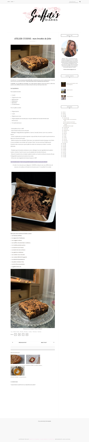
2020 (63, 146)
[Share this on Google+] (23, 334)
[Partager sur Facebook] (15, 334)
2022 (63, 143)
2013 (63, 156)
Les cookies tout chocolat (18, 254)
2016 (63, 152)
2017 (63, 150)
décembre (66, 118)
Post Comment (32, 41)
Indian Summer (70, 89)
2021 (63, 145)
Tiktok (36, 328)
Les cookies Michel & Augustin (19, 257)
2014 (63, 155)
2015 (63, 153)
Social (12, 1)
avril (64, 137)
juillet (65, 133)
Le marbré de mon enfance (18, 250)
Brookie (22, 331)
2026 (63, 112)
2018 (63, 149)
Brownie (26, 331)
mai (64, 136)
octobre (65, 128)
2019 (63, 148)
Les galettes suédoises (17, 252)
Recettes (39, 331)
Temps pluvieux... (70, 96)
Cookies (30, 331)
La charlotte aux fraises (18, 247)
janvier (65, 142)
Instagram (32, 328)
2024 (63, 115)
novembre (66, 127)
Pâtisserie (35, 331)
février (65, 140)
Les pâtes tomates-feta (18, 262)
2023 (63, 116)
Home (9, 1)
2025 (63, 113)
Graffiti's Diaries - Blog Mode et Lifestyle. (42, 439)
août (65, 131)
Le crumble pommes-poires (18, 245)
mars (65, 139)
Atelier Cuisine (16, 331)
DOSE (47, 83)
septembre (66, 130)
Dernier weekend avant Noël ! (69, 122)
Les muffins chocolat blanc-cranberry (21, 242)
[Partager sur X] (19, 334)
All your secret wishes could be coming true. (72, 84)
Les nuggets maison (17, 240)
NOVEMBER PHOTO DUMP (68, 126)
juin (64, 134)
